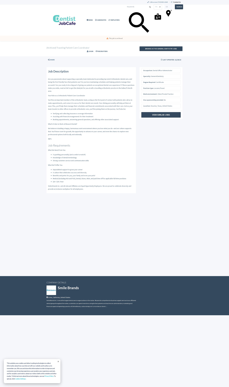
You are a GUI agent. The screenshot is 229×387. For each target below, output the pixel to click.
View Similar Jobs (161, 114)
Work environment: (150, 94)
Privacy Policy (49, 376)
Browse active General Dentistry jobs (161, 49)
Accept (58, 361)
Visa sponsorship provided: (153, 100)
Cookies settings (20, 379)
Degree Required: (149, 82)
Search (179, 7)
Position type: (148, 88)
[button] (51, 60)
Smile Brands (68, 288)
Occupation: (148, 70)
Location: (146, 106)
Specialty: (147, 76)
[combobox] (158, 7)
